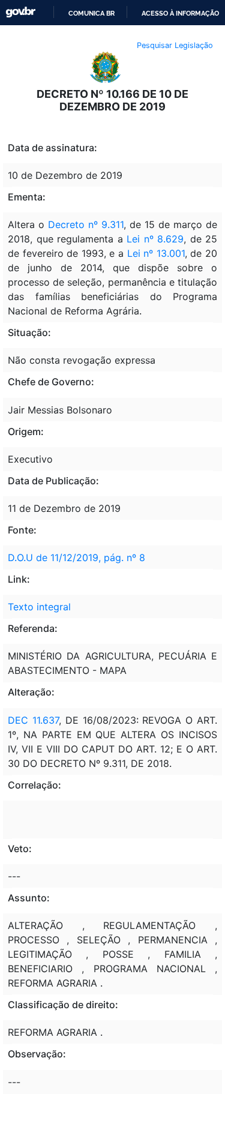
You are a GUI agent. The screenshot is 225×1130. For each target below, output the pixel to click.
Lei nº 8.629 (155, 239)
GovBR (20, 12)
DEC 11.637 (33, 720)
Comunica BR (91, 13)
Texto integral (39, 607)
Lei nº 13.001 (154, 253)
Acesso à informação (180, 13)
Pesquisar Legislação (175, 45)
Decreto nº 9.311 (86, 224)
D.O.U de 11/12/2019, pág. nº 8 (76, 557)
